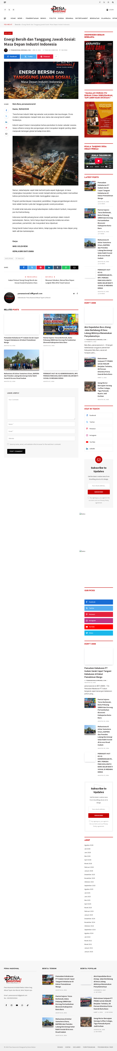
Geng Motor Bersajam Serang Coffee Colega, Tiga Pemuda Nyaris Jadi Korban (105, 389)
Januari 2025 (88, 915)
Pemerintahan (32, 18)
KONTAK (67, 1047)
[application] (98, 161)
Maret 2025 (88, 908)
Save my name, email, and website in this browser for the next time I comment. (35, 444)
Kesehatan (94, 18)
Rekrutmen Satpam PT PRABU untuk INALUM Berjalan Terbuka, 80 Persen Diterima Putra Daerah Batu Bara (105, 366)
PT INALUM (20, 258)
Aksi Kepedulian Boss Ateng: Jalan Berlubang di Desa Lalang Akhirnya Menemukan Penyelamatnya (98, 331)
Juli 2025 (87, 893)
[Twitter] (6, 116)
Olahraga (105, 18)
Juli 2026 (87, 849)
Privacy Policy (104, 500)
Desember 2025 (89, 874)
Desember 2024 (89, 919)
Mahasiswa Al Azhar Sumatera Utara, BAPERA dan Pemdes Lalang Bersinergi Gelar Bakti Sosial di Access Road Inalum (21, 375)
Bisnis (43, 18)
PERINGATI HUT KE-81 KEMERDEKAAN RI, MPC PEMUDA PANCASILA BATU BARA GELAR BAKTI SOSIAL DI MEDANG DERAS (60, 375)
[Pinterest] (6, 128)
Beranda (17, 24)
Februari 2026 (89, 867)
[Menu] (5, 2)
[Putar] (87, 166)
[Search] (113, 2)
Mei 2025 (87, 900)
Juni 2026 (87, 852)
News (20, 18)
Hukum (61, 18)
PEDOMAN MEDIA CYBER (105, 1047)
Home (13, 18)
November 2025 (89, 878)
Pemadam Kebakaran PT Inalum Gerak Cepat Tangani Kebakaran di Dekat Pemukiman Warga (21, 340)
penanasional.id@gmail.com (21, 50)
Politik (52, 18)
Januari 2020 (88, 952)
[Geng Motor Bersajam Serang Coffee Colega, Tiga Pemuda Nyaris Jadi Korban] (90, 386)
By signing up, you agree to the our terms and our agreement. (99, 500)
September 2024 (90, 930)
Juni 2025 (87, 896)
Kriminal (69, 18)
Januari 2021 (88, 948)
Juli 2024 (87, 937)
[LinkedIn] (6, 122)
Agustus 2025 (88, 889)
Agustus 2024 (88, 933)
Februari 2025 (89, 911)
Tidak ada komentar (51, 50)
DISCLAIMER (76, 1047)
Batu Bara (8, 33)
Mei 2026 (87, 856)
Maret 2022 (88, 941)
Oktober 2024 (89, 926)
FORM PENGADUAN (89, 1047)
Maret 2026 (88, 863)
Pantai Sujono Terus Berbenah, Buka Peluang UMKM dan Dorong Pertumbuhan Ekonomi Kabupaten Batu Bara (59, 340)
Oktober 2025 (89, 882)
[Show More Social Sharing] (56, 56)
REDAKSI (60, 1047)
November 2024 (89, 922)
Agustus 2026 (88, 845)
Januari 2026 (88, 871)
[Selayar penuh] (110, 166)
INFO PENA (9, 258)
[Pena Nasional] (58, 10)
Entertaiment (81, 18)
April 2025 (87, 904)
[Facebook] (6, 110)
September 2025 (89, 885)
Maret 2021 (88, 944)
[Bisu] (106, 166)
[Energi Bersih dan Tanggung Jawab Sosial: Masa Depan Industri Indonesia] (41, 80)
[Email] (6, 133)
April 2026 (87, 860)
